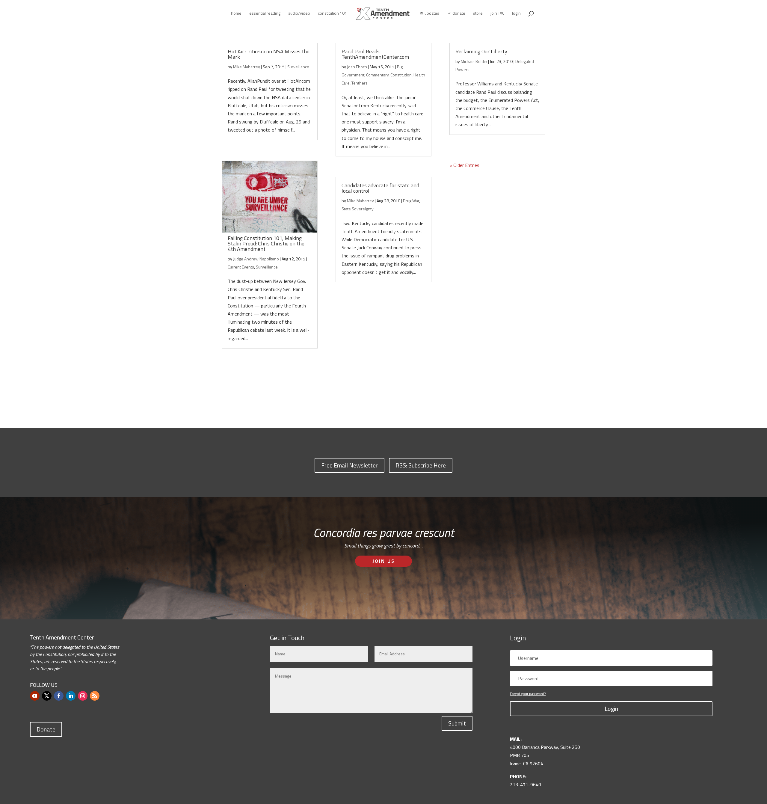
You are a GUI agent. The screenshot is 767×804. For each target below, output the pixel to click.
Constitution (401, 75)
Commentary (377, 75)
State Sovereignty (358, 209)
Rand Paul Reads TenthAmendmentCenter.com (375, 54)
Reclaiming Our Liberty (481, 51)
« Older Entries (464, 165)
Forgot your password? (528, 693)
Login (611, 708)
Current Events (241, 267)
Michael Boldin (474, 61)
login (516, 13)
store (478, 13)
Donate (46, 729)
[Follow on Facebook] (59, 696)
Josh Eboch (357, 67)
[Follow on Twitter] (47, 696)
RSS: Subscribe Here (420, 465)
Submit (457, 723)
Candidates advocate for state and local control (380, 188)
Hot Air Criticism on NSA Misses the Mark (268, 54)
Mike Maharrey (246, 67)
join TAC (497, 13)
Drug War (411, 200)
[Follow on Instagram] (82, 696)
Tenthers (359, 83)
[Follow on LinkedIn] (71, 696)
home (236, 13)
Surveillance (298, 67)
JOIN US (383, 561)
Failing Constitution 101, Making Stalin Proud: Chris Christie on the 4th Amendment (266, 243)
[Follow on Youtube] (35, 696)
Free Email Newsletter (349, 465)
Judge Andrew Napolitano (256, 259)
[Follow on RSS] (94, 696)
